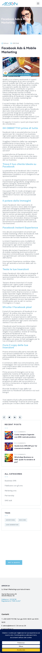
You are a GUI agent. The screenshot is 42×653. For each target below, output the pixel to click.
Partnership (9, 495)
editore (5, 43)
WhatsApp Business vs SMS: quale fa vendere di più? (24, 459)
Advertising (10, 520)
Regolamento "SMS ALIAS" (11, 601)
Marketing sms (10, 491)
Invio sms (22, 520)
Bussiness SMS (10, 481)
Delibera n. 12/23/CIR (9, 599)
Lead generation (12, 524)
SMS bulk (16, 43)
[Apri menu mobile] (38, 4)
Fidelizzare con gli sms (14, 485)
